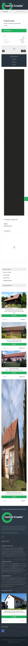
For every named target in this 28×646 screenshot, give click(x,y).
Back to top (17, 641)
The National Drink (7, 280)
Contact (14, 64)
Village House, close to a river (14, 492)
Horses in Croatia (7, 272)
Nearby (14, 62)
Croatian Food (6, 277)
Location (14, 59)
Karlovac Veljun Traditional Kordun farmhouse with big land (14, 612)
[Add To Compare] (24, 51)
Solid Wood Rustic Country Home (14, 309)
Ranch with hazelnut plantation (14, 340)
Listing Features (14, 56)
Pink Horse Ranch (14, 368)
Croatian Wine (6, 275)
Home (18, 11)
